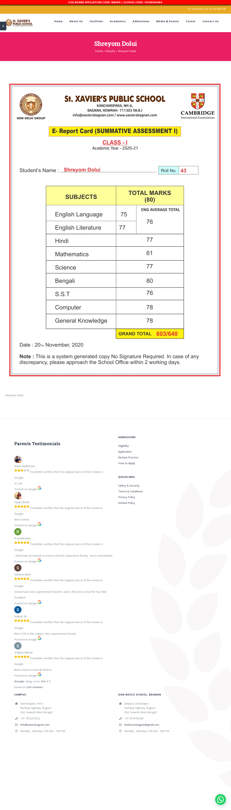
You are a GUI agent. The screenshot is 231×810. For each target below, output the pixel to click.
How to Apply (126, 463)
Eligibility (123, 446)
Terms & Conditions (130, 491)
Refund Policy (126, 503)
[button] (220, 799)
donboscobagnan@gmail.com (141, 724)
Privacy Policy (126, 497)
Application (125, 451)
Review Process (128, 457)
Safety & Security (129, 485)
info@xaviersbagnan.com (35, 724)
